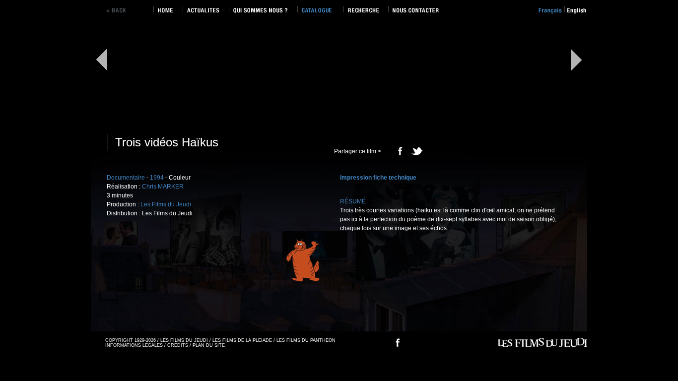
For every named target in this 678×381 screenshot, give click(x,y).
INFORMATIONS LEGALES (134, 345)
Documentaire (126, 177)
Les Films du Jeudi (165, 204)
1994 (157, 177)
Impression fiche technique (378, 177)
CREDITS (177, 345)
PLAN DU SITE (209, 345)
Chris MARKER (163, 186)
